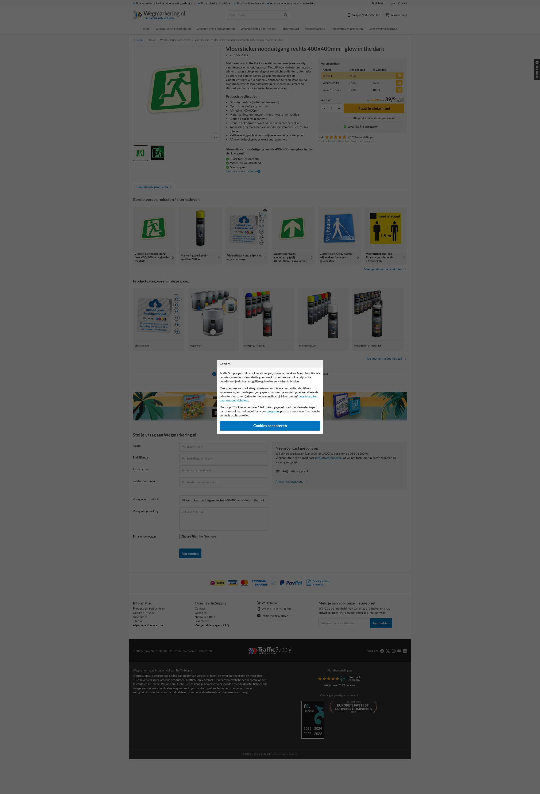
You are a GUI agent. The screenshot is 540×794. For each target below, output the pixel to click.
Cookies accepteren (270, 425)
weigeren (273, 411)
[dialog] (270, 397)
